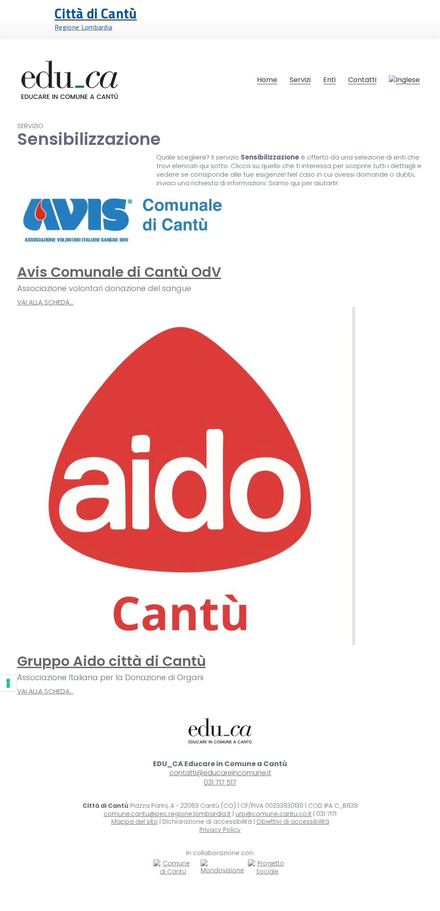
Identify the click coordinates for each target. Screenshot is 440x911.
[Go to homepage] (69, 79)
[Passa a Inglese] (404, 79)
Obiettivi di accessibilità (293, 822)
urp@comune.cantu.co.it (273, 814)
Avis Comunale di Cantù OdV (119, 271)
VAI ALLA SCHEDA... (45, 302)
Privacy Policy (220, 830)
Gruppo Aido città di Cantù (111, 661)
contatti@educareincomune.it (220, 772)
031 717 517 (220, 782)
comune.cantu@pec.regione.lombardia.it (167, 814)
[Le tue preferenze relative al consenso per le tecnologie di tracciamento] (8, 683)
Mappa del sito (134, 822)
